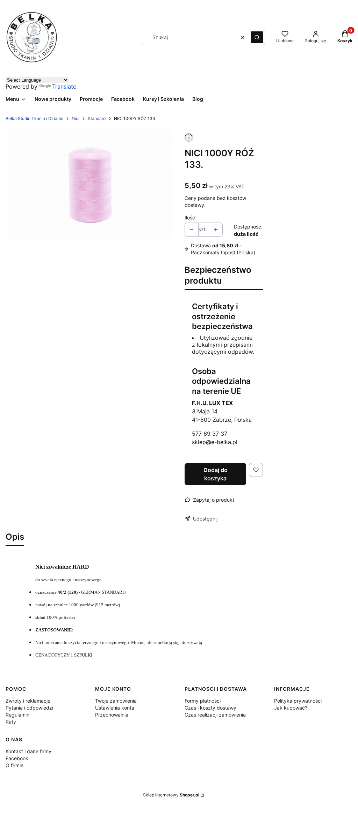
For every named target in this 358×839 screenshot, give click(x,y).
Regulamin (17, 715)
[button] (257, 37)
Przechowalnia (111, 715)
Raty (11, 722)
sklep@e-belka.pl (214, 442)
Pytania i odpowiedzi (29, 708)
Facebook (17, 758)
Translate (64, 86)
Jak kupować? (290, 708)
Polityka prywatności (298, 701)
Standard (97, 118)
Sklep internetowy (171, 794)
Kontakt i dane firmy (28, 751)
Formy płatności (203, 701)
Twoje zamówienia (116, 701)
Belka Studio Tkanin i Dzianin (34, 118)
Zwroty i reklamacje (28, 701)
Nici (75, 118)
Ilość (190, 217)
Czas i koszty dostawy (210, 708)
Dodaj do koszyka (215, 474)
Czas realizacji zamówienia (215, 715)
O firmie (14, 765)
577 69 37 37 (209, 433)
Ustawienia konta (114, 708)
